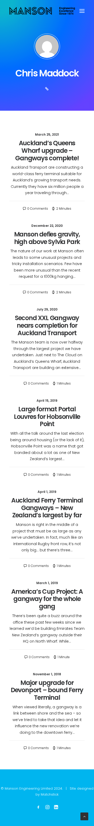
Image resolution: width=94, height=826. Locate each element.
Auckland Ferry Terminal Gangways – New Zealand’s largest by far (47, 508)
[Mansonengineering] (42, 11)
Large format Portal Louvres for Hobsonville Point (47, 416)
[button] (82, 11)
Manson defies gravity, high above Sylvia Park (47, 238)
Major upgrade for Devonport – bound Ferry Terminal (47, 690)
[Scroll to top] (84, 816)
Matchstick (49, 794)
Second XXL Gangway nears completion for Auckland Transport (47, 325)
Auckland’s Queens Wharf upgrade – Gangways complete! (47, 150)
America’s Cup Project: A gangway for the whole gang (47, 599)
